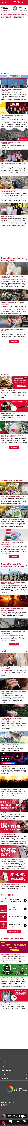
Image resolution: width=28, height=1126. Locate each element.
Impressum (3, 1100)
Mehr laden (14, 341)
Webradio (3, 1058)
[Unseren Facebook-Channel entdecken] (4, 1105)
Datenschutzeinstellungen (7, 1102)
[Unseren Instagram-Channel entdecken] (6, 1105)
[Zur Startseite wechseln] (4, 3)
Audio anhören (22, 139)
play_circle (22, 1116)
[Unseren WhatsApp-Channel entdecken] (1, 1105)
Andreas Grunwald (23, 10)
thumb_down (20, 1116)
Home (2, 1053)
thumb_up (25, 1116)
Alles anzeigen (14, 931)
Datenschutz (11, 1100)
